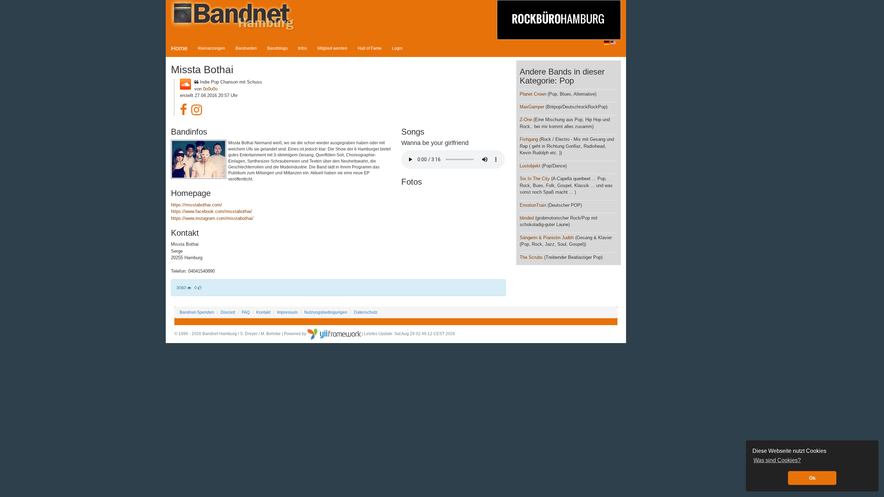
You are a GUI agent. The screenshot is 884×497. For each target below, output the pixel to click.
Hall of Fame (370, 48)
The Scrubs (531, 257)
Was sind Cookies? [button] (777, 460)
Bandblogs (277, 48)
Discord (228, 312)
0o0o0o (210, 88)
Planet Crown (533, 94)
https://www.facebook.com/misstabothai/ (211, 211)
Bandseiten (246, 48)
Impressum (287, 312)
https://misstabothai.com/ (196, 204)
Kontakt (263, 312)
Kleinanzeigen (211, 48)
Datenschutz (365, 312)
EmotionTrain (533, 205)
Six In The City (535, 178)
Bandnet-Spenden (197, 312)
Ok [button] (812, 478)
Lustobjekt (530, 165)
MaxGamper (532, 106)
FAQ (246, 312)
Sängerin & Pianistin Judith (547, 237)
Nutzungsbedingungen (325, 312)
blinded (527, 218)
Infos (302, 48)
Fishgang (529, 139)
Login (397, 48)
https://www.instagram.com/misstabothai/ (212, 218)
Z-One (526, 119)
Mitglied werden (332, 48)
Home (179, 48)
